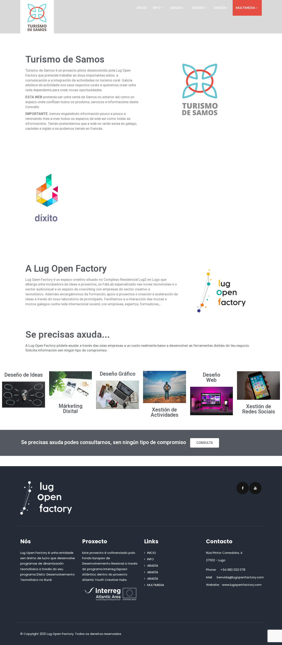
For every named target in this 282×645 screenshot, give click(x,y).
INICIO (142, 7)
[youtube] (255, 488)
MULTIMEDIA (245, 7)
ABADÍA (176, 7)
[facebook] (242, 488)
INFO (156, 7)
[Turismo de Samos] (37, 17)
